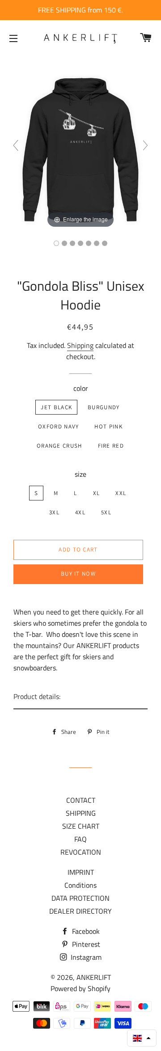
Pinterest (85, 944)
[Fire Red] (96, 243)
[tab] (80, 697)
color (80, 388)
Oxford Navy (58, 426)
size (80, 474)
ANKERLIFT (93, 977)
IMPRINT (81, 872)
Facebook (85, 931)
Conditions (80, 885)
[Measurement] (104, 243)
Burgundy (103, 407)
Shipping (80, 345)
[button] (141, 1038)
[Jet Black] (56, 243)
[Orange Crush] (88, 243)
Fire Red (111, 445)
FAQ (80, 839)
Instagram (85, 957)
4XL (80, 512)
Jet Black (56, 407)
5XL (106, 512)
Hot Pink (108, 426)
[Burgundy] (64, 243)
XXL (120, 493)
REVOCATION (80, 852)
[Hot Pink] (80, 243)
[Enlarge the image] (80, 149)
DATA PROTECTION (80, 898)
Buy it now (78, 573)
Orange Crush (59, 445)
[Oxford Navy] (72, 243)
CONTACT (80, 800)
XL (96, 493)
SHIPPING (81, 813)
